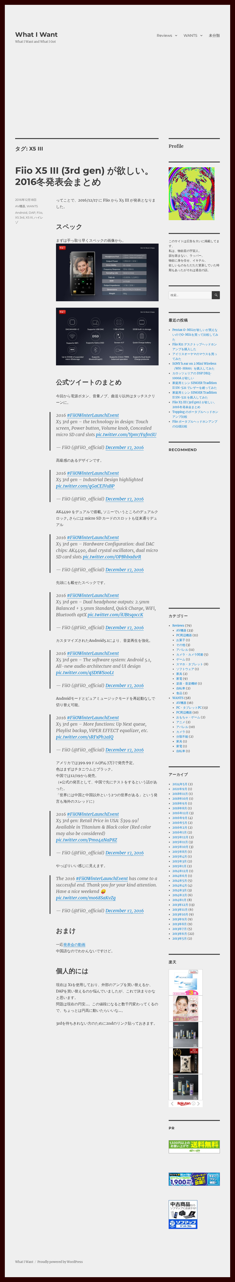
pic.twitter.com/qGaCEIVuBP (85, 486)
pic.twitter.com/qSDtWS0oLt (85, 672)
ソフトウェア (185, 669)
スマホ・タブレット (189, 664)
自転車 (180, 688)
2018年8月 (179, 808)
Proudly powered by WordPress (60, 1262)
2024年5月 (179, 784)
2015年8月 (179, 852)
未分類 (214, 35)
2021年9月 (179, 789)
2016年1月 (179, 832)
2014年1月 (179, 900)
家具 (179, 674)
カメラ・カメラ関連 (189, 655)
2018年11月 (180, 794)
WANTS (190, 35)
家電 (179, 679)
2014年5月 (179, 881)
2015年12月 (180, 837)
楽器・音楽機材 (186, 683)
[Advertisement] (118, 104)
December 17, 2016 (125, 447)
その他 (180, 645)
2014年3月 (179, 890)
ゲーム (180, 659)
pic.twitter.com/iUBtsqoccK (115, 614)
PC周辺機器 (184, 635)
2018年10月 (180, 799)
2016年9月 (179, 818)
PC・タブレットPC (188, 708)
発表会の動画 (74, 944)
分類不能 (182, 737)
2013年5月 (179, 939)
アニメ (180, 722)
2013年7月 (179, 929)
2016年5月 (179, 823)
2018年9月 (179, 803)
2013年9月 (179, 919)
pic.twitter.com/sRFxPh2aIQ (84, 737)
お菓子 (180, 640)
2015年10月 (180, 847)
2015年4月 (179, 856)
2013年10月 (180, 914)
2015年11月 (180, 842)
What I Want (36, 34)
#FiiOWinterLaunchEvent (93, 415)
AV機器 (20, 206)
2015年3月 (179, 861)
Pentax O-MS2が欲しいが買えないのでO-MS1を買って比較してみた (195, 334)
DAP (32, 212)
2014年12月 (180, 871)
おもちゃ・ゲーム (188, 717)
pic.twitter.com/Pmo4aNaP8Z (86, 840)
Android (21, 212)
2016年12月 (180, 813)
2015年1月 (179, 866)
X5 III (29, 217)
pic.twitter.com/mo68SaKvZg (86, 898)
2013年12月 (180, 905)
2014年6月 (179, 876)
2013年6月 (179, 934)
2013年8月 (179, 924)
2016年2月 (179, 828)
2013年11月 (180, 910)
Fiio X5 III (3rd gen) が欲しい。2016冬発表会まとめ (84, 176)
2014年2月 (179, 895)
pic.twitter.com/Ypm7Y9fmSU (126, 434)
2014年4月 (179, 885)
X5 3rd (19, 217)
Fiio (39, 212)
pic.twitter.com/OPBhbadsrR (112, 557)
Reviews (164, 35)
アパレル (182, 650)
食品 (179, 693)
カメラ (180, 732)
